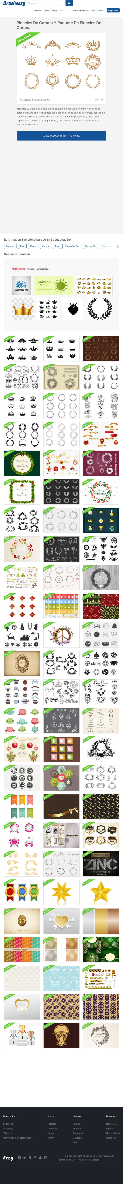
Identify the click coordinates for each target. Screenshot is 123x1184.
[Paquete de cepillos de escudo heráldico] (22, 692)
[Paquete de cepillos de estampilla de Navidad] (61, 606)
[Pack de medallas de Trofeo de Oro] (101, 520)
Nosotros (111, 1123)
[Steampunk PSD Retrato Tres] (61, 1035)
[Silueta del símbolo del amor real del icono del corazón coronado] (73, 310)
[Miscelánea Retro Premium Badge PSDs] (22, 778)
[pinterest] (30, 1157)
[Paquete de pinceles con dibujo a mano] (61, 864)
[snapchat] (40, 1157)
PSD (62, 10)
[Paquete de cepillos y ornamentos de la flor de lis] (61, 720)
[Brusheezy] (14, 3)
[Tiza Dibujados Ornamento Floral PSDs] (61, 549)
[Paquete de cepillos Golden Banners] (101, 434)
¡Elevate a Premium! (80, 10)
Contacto (111, 1137)
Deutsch (77, 1137)
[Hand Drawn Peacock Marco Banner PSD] (101, 1035)
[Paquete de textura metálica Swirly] (61, 949)
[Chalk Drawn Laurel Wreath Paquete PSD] (61, 492)
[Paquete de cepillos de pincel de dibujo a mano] (101, 720)
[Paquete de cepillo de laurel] (22, 434)
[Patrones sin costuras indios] (22, 949)
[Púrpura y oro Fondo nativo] (101, 1007)
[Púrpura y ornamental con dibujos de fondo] (61, 1007)
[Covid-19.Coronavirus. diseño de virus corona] (21, 286)
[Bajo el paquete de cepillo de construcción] (101, 978)
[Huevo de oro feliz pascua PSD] (22, 921)
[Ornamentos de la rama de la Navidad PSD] (22, 749)
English (76, 1123)
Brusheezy (8, 1123)
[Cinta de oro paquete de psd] (22, 892)
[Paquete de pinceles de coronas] (22, 348)
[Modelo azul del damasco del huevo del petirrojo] (61, 978)
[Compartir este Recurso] (102, 100)
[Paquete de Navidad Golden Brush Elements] (61, 463)
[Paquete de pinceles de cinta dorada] (22, 864)
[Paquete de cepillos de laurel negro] (101, 377)
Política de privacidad (88, 1159)
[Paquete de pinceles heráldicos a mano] (101, 406)
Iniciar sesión (97, 10)
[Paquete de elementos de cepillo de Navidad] (22, 577)
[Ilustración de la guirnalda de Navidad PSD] (101, 492)
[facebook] (19, 1157)
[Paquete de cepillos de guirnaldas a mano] (61, 434)
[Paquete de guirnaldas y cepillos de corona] (101, 348)
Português (78, 1133)
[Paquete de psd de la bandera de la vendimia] (22, 806)
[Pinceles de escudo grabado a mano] (101, 778)
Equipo (109, 1128)
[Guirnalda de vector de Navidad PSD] (22, 549)
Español (77, 1128)
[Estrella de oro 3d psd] (101, 892)
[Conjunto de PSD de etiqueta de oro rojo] (22, 606)
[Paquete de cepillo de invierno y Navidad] (22, 635)
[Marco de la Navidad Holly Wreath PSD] (22, 492)
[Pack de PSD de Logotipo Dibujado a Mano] (101, 635)
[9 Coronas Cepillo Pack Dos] (61, 348)
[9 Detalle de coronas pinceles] (22, 406)
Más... (76, 1142)
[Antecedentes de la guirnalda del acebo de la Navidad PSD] (22, 463)
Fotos (46, 10)
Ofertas (52, 1123)
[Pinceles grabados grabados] (61, 692)
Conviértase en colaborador (17, 1137)
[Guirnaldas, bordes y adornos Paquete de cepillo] (101, 463)
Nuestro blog (113, 1133)
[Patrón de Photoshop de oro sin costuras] (22, 978)
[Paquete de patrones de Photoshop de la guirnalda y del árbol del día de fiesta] (101, 606)
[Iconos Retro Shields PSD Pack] (61, 749)
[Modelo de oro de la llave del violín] (101, 806)
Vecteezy (8, 1128)
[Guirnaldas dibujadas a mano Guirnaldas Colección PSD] (61, 577)
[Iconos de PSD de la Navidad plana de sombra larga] (61, 778)
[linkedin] (45, 1157)
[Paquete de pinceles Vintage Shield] (22, 720)
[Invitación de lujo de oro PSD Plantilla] (61, 806)
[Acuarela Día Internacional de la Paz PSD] (61, 635)
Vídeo (54, 10)
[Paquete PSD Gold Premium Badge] (101, 835)
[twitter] (24, 1157)
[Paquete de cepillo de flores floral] (61, 406)
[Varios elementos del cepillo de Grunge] (101, 549)
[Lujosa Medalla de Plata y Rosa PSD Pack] (22, 835)
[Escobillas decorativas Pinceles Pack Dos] (22, 520)
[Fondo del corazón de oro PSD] (61, 921)
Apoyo (51, 1133)
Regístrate (113, 10)
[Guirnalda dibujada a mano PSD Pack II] (61, 520)
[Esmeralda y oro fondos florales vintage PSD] (101, 949)
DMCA (51, 1137)
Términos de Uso (67, 1159)
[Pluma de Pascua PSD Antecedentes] (101, 577)
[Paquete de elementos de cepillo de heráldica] (22, 377)
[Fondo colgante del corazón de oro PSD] (22, 1007)
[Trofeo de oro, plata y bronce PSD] (22, 1035)
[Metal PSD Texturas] (101, 921)
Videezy (7, 1133)
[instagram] (35, 1157)
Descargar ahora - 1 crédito (63, 135)
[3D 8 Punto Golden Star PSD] (61, 892)
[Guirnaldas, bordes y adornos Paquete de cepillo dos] (61, 377)
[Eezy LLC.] (8, 1158)
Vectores (37, 10)
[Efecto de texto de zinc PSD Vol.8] (101, 864)
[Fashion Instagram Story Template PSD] (61, 835)
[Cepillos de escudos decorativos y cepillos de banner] (61, 663)
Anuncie (52, 1128)
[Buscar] (69, 3)
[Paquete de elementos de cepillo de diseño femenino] (101, 663)
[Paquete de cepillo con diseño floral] (101, 692)
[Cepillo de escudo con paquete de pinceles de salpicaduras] (101, 749)
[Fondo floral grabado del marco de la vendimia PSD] (22, 663)
